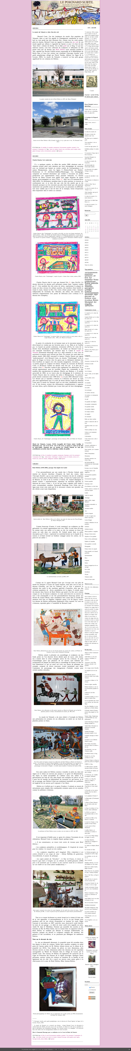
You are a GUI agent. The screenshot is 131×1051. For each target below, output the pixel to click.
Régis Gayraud (88, 329)
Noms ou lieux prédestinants (91, 539)
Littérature (87, 526)
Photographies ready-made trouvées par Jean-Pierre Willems (92, 952)
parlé (64, 46)
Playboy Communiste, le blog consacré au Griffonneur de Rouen (91, 894)
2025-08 (86, 262)
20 (93, 229)
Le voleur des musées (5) (90, 131)
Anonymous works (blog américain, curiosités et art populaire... (90, 664)
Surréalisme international (90, 905)
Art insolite (87, 387)
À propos (92, 90)
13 (93, 227)
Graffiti (86, 493)
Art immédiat (87, 382)
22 (97, 229)
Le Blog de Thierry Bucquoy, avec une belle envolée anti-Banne (91, 804)
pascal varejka (74, 149)
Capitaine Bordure (89, 317)
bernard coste (61, 149)
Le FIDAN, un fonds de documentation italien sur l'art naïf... (91, 814)
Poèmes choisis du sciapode (91, 549)
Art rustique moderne (89, 411)
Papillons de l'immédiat (90, 541)
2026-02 (86, 247)
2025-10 (86, 257)
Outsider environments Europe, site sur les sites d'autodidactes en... (91, 889)
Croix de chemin (92, 977)
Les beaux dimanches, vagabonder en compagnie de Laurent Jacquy (91, 841)
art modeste (89, 297)
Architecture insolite (89, 363)
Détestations (87, 456)
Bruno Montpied (91, 301)
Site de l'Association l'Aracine (91, 902)
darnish (86, 349)
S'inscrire (93, 987)
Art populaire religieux (90, 409)
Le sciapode (87, 313)
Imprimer (60, 151)
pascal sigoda (76, 1037)
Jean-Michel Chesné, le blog (91, 753)
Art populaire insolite (89, 406)
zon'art (74, 457)
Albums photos (88, 925)
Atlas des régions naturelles (91, 684)
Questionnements (88, 555)
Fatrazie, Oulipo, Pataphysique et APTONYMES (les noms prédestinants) (91, 718)
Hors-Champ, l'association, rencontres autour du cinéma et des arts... (91, 745)
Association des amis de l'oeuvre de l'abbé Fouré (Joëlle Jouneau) (91, 676)
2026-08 (86, 240)
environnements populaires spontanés (91, 274)
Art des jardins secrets (90, 377)
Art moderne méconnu (90, 392)
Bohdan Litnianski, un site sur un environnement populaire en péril (91, 688)
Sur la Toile (87, 569)
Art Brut (86, 366)
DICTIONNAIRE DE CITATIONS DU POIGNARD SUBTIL (91, 464)
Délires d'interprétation (89, 453)
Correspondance (88, 442)
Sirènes (86, 563)
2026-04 (86, 245)
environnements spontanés (50, 151)
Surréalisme (87, 572)
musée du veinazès (54, 149)
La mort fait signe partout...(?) (91, 146)
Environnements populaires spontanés (68, 147)
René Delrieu (61, 49)
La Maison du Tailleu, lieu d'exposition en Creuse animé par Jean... (91, 786)
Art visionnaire (88, 416)
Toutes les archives (89, 265)
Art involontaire (88, 390)
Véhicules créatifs (88, 577)
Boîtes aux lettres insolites (90, 419)
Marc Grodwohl (88, 860)
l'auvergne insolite (40, 151)
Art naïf (88, 285)
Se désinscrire (93, 989)
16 (85, 229)
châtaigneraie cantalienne (53, 458)
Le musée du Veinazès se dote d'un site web (46, 32)
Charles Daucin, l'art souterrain (42, 160)
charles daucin (48, 457)
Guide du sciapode (89, 495)
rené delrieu (67, 149)
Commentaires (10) (37, 457)
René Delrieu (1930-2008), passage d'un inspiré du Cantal (50, 467)
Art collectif (87, 368)
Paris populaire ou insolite (90, 544)
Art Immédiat (89, 278)
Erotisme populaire (89, 481)
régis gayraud (91, 295)
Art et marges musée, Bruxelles (92, 668)
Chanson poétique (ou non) (91, 429)
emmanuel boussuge (61, 1037)
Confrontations (88, 436)
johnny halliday (44, 1039)
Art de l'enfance (88, 371)
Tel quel (86, 574)
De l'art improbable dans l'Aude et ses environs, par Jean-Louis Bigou (92, 702)
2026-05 (86, 242)
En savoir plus (88, 1049)
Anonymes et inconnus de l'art (91, 361)
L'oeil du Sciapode (89, 513)
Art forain (87, 380)
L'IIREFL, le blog (89, 764)
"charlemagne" (55, 457)
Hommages (87, 497)
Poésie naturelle (91, 283)
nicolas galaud (70, 1037)
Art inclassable (88, 385)
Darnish (86, 337)
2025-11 (86, 255)
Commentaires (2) (42, 149)
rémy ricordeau (90, 299)
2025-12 (86, 252)
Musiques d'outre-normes (90, 534)
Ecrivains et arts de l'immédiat (91, 468)
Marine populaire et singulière (91, 531)
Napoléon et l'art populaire (90, 536)
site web (75, 42)
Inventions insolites (89, 508)
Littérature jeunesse (89, 529)
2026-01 (86, 250)
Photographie (87, 546)
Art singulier (90, 303)
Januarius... (87, 173)
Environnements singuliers (90, 478)
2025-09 (86, 260)
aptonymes (89, 305)
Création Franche (88, 290)
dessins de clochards (67, 457)
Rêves (86, 558)
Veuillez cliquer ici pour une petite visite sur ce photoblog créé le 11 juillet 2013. (91, 111)
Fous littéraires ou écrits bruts (91, 486)
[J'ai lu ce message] (129, 1049)
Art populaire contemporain (91, 404)
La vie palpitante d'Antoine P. (91, 795)
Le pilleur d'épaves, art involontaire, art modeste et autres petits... (91, 831)
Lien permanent (76, 455)
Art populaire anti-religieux (91, 401)
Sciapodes (87, 560)
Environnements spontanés (92, 293)
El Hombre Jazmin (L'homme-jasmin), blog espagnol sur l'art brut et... (91, 712)
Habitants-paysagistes (89, 287)
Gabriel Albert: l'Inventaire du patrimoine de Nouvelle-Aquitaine (91, 727)
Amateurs (87, 358)
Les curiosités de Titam (90, 849)
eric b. (77, 457)
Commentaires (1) (78, 1035)
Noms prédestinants (91, 280)
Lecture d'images (88, 520)
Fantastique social (88, 483)
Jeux (86, 511)
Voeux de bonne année (90, 579)
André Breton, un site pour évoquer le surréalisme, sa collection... (91, 658)
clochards (61, 457)
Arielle (86, 341)
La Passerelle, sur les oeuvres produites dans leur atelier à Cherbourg (91, 792)
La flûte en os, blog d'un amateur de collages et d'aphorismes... (90, 780)
